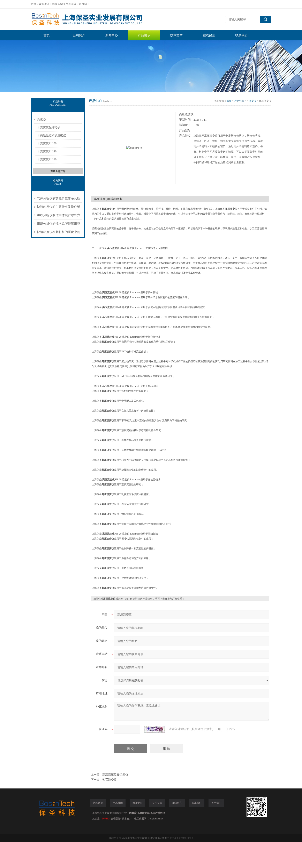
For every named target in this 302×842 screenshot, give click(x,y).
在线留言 (209, 35)
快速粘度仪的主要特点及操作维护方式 (58, 208)
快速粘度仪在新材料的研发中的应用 (58, 233)
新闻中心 (111, 35)
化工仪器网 (140, 818)
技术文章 (176, 35)
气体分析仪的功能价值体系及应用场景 (58, 200)
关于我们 (216, 802)
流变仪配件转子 (50, 127)
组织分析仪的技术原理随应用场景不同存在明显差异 (58, 225)
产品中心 (239, 100)
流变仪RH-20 (48, 151)
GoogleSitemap (155, 818)
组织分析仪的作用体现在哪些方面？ (58, 216)
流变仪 (41, 119)
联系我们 (241, 35)
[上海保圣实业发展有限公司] (92, 19)
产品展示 (144, 35)
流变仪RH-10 (48, 159)
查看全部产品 (58, 171)
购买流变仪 (109, 779)
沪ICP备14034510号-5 (181, 837)
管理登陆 (116, 818)
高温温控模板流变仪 (53, 135)
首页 (47, 35)
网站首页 (98, 802)
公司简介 (79, 35)
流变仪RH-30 (48, 143)
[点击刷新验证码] (154, 729)
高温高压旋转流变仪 (115, 774)
